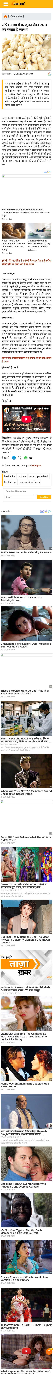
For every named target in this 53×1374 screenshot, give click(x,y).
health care (10, 482)
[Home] (5, 16)
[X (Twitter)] (47, 53)
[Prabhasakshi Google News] (49, 74)
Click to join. (35, 465)
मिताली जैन (6, 74)
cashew (22, 476)
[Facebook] (47, 46)
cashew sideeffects (29, 482)
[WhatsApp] (47, 59)
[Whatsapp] (25, 459)
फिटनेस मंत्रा (16, 16)
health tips (9, 476)
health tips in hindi (38, 476)
